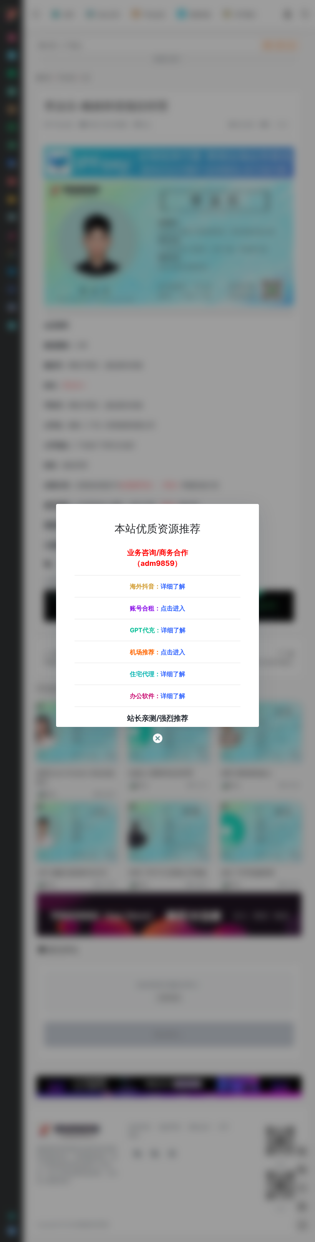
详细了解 (173, 586)
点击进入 (173, 608)
